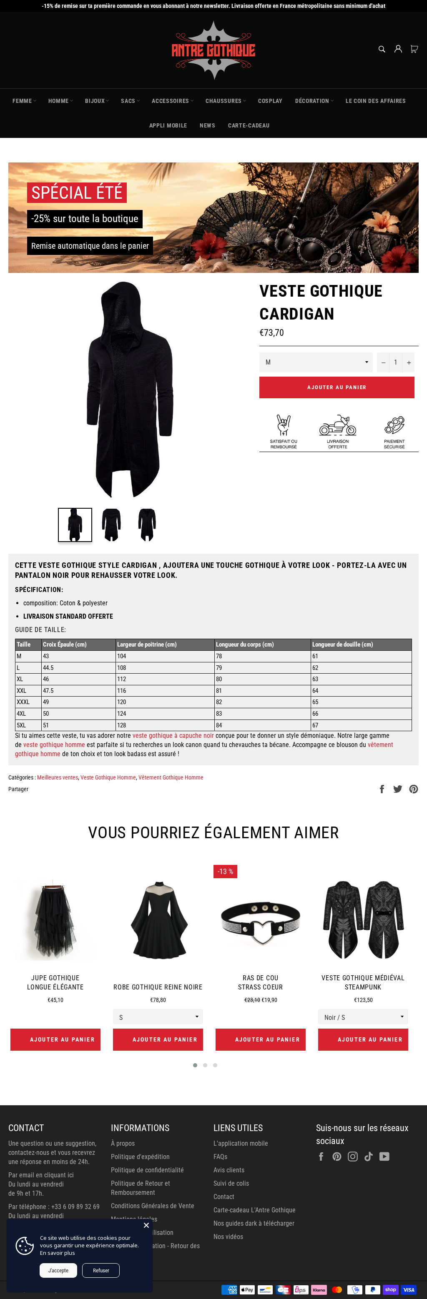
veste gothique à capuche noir (173, 735)
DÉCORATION (312, 100)
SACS (128, 100)
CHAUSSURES (224, 100)
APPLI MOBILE (168, 125)
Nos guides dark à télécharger (254, 1223)
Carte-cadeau (248, 125)
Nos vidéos (228, 1237)
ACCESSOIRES (170, 100)
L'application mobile (241, 1143)
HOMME (58, 100)
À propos (123, 1143)
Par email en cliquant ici (41, 1175)
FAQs (220, 1157)
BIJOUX (95, 100)
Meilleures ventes (57, 777)
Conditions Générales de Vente (152, 1206)
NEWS (208, 125)
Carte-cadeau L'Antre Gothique (255, 1210)
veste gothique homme (54, 745)
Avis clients (229, 1170)
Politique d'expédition (140, 1157)
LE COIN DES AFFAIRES (376, 100)
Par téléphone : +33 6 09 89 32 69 (54, 1207)
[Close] (146, 1225)
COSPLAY (270, 100)
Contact (224, 1197)
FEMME (22, 100)
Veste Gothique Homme (108, 777)
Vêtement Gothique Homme (170, 777)
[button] (195, 1065)
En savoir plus (57, 1253)
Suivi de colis (231, 1183)
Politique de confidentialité (147, 1170)
